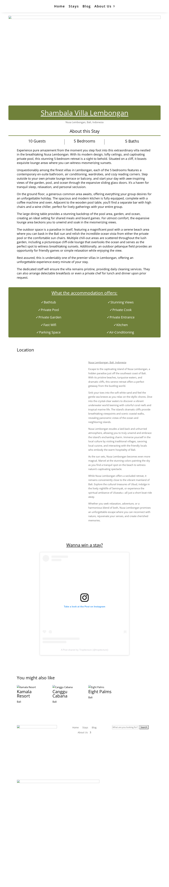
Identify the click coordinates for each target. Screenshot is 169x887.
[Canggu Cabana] (66, 687)
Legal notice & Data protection (84, 874)
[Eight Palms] (102, 687)
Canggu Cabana (59, 694)
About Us (103, 6)
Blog (87, 6)
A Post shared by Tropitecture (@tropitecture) (84, 649)
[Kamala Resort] (31, 687)
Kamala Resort (24, 694)
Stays (74, 6)
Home (59, 6)
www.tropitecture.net (45, 757)
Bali (19, 701)
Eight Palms (99, 692)
